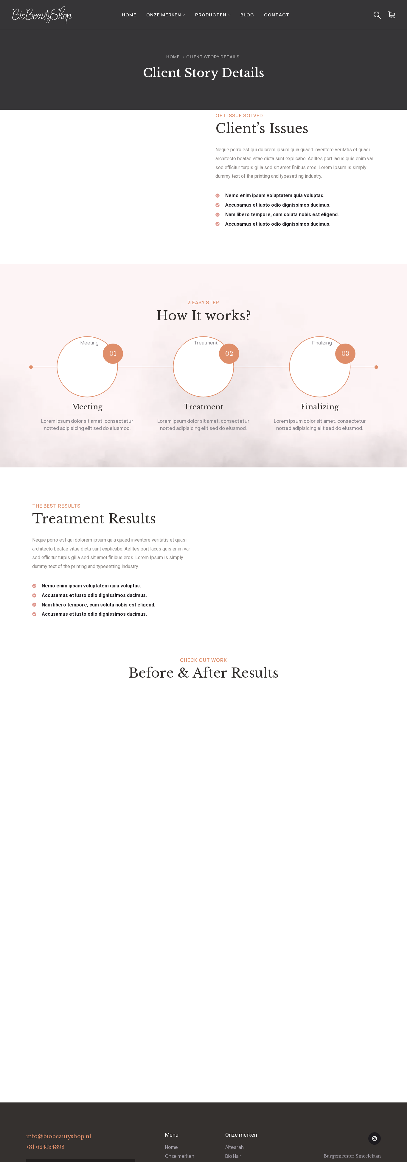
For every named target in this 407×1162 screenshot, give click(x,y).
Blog (247, 15)
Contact (277, 15)
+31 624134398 (45, 1147)
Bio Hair (233, 1156)
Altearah (234, 1147)
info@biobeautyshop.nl (58, 1136)
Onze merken (163, 15)
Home (129, 15)
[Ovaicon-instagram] (374, 1138)
